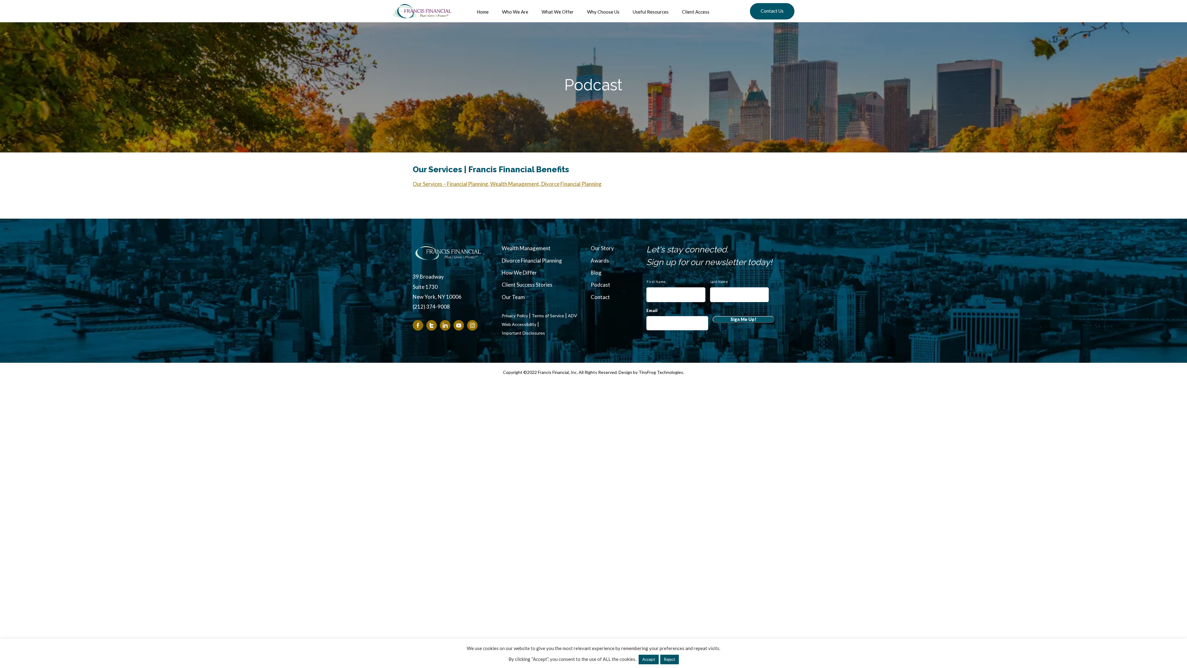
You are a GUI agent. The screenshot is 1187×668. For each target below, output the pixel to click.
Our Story (602, 248)
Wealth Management (526, 248)
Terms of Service (548, 315)
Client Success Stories (527, 284)
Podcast (600, 284)
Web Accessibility (519, 324)
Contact (600, 297)
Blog (596, 272)
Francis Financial (422, 11)
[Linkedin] (445, 325)
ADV (572, 315)
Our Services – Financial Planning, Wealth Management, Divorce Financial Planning (507, 184)
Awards (600, 260)
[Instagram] (472, 325)
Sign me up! (743, 319)
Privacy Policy (515, 315)
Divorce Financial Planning (532, 260)
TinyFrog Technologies (661, 372)
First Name (656, 282)
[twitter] (431, 325)
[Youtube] (458, 325)
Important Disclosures (523, 333)
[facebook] (418, 325)
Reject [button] (669, 659)
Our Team (513, 297)
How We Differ (519, 272)
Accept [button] (648, 659)
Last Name (719, 282)
